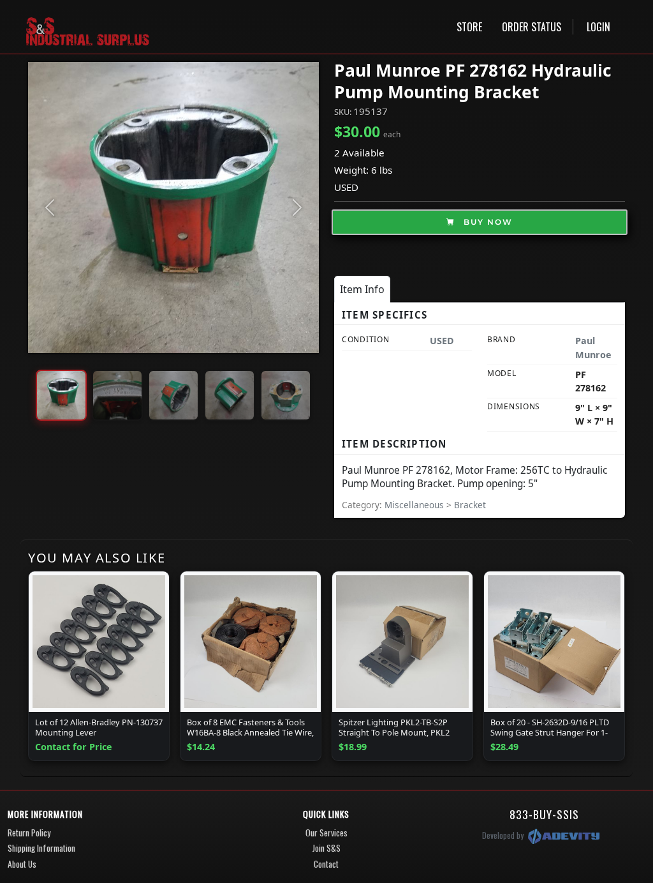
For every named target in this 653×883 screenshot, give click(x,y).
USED (346, 187)
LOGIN (598, 26)
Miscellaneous (415, 505)
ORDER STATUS (531, 26)
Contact (326, 863)
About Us (22, 863)
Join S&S (326, 847)
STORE (469, 26)
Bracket (470, 505)
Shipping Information (41, 847)
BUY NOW (486, 222)
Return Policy (29, 832)
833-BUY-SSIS (544, 814)
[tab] (362, 289)
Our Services (326, 832)
